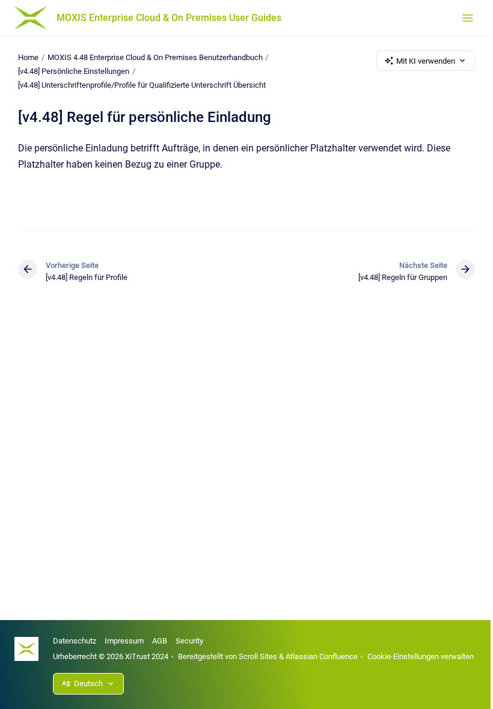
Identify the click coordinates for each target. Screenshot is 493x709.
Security (189, 640)
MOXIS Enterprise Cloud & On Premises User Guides (169, 17)
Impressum (124, 640)
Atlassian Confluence (322, 656)
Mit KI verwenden (425, 60)
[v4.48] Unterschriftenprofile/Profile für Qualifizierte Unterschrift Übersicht (142, 85)
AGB (159, 640)
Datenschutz (74, 640)
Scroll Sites (258, 656)
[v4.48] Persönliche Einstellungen (73, 71)
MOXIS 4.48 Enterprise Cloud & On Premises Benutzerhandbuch (155, 57)
